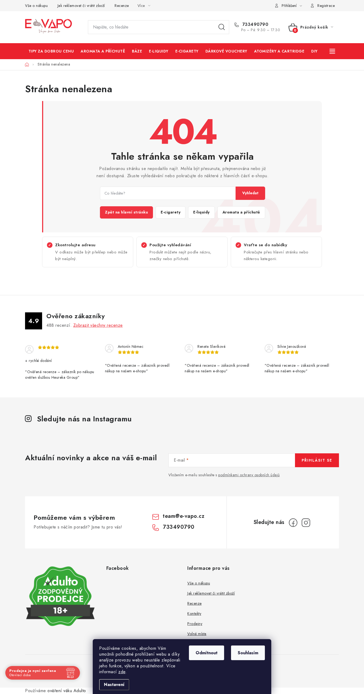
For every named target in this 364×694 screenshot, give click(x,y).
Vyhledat (250, 193)
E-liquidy (201, 212)
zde (122, 672)
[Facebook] (293, 522)
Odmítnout (206, 653)
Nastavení (114, 684)
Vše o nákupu (36, 5)
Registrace (326, 5)
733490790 (254, 24)
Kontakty (194, 613)
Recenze (122, 5)
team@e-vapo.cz (183, 516)
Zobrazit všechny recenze (98, 325)
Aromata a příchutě (241, 212)
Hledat (221, 27)
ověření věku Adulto (66, 691)
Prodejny (194, 623)
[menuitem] (51, 51)
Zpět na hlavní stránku (126, 212)
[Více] (332, 51)
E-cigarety (170, 212)
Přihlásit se (317, 460)
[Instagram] (306, 522)
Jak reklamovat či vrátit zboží (81, 5)
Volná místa (197, 633)
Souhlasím (248, 653)
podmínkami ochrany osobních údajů (249, 475)
